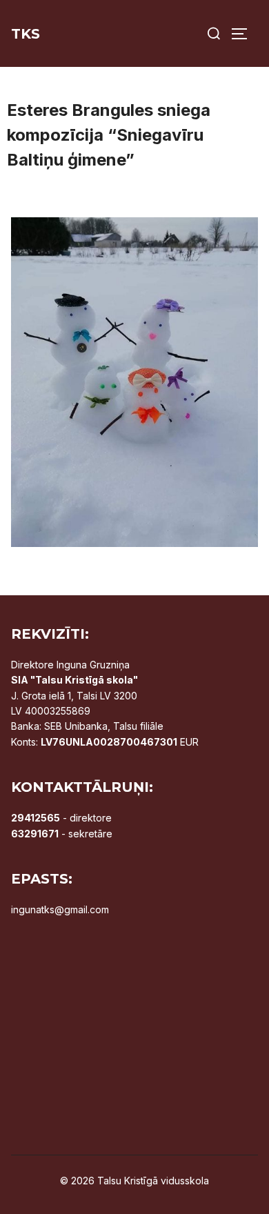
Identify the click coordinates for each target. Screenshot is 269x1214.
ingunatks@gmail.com (60, 909)
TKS (25, 34)
